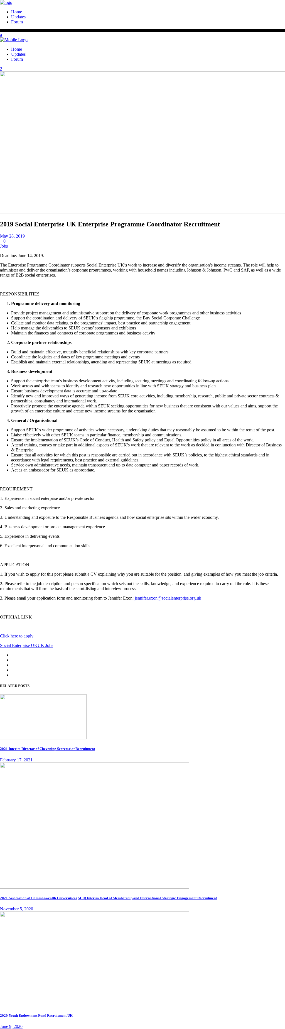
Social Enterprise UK (19, 645)
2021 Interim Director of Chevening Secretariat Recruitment (47, 749)
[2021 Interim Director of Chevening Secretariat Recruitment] (43, 737)
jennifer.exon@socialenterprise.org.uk (168, 598)
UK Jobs (45, 645)
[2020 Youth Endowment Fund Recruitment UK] (94, 1004)
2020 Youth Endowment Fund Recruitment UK (36, 1015)
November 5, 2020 (16, 908)
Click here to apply (16, 636)
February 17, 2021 (16, 759)
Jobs (4, 246)
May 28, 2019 (12, 236)
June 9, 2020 (11, 1026)
